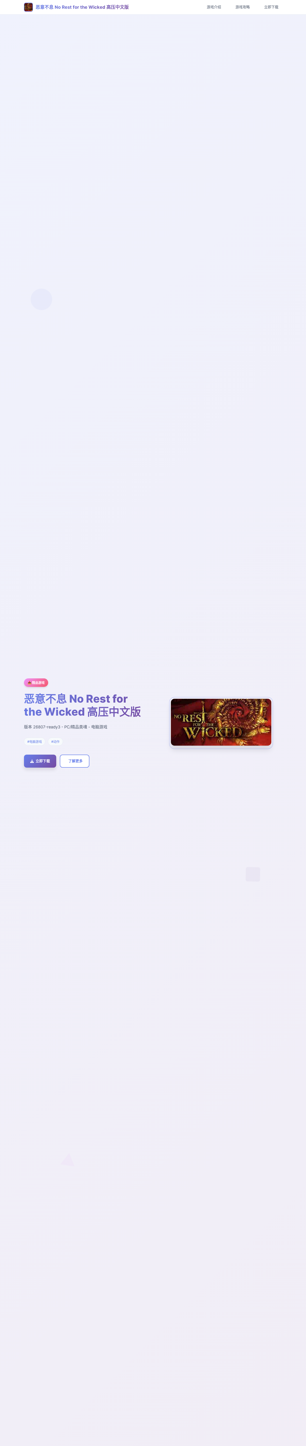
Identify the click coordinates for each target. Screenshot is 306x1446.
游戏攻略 (242, 7)
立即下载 (271, 7)
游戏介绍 (214, 7)
